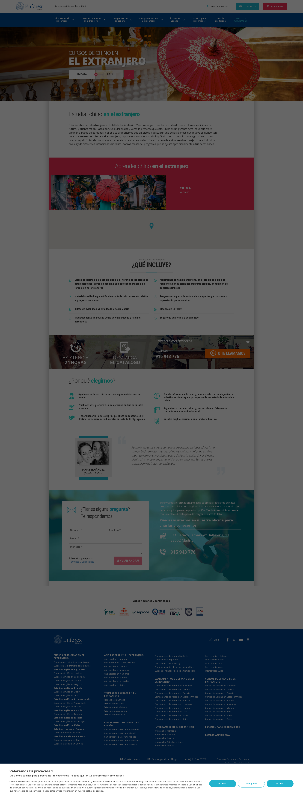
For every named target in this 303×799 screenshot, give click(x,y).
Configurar (251, 783)
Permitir (280, 783)
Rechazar (222, 783)
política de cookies (94, 790)
